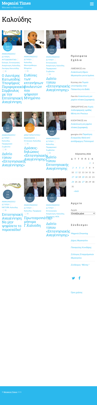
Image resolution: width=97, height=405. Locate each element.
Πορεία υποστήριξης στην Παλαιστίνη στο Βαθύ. (80, 85)
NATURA (5, 207)
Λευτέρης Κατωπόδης (10, 68)
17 (72, 177)
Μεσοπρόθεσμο (30, 65)
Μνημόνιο (28, 68)
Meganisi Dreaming (79, 233)
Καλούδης (16, 65)
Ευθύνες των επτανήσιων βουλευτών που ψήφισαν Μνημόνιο (33, 86)
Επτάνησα (28, 141)
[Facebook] (79, 278)
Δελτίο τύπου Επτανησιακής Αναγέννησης (57, 163)
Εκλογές (5, 62)
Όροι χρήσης (76, 292)
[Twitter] (73, 278)
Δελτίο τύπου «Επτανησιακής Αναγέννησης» (58, 84)
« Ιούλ (76, 191)
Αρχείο (74, 210)
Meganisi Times (10, 392)
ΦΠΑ (57, 216)
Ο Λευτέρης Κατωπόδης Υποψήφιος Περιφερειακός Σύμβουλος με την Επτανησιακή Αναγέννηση (13, 88)
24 (72, 182)
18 (76, 177)
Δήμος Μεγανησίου (79, 240)
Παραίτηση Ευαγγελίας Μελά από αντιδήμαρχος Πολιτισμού (82, 137)
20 (83, 177)
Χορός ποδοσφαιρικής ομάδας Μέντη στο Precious (82, 110)
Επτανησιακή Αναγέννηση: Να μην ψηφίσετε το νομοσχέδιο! (12, 222)
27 (83, 182)
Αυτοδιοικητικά (9, 60)
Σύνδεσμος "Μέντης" (80, 265)
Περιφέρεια (37, 211)
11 (76, 172)
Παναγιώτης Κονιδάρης (81, 247)
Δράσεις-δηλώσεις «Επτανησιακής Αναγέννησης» (36, 153)
